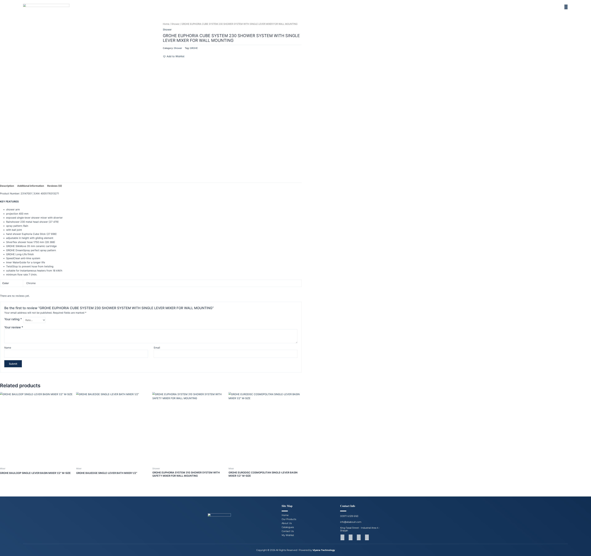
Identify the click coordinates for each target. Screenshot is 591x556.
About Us (287, 523)
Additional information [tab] (30, 185)
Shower (175, 24)
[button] (173, 56)
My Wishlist (288, 535)
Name (7, 347)
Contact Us (288, 531)
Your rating (13, 319)
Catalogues (288, 527)
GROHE (194, 48)
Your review (13, 327)
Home (166, 24)
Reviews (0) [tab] (54, 185)
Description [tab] (7, 185)
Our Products (289, 519)
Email (157, 347)
